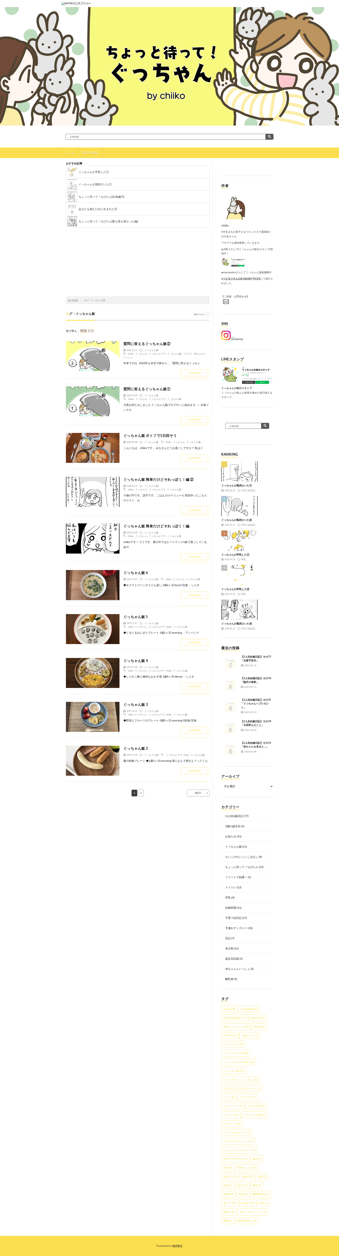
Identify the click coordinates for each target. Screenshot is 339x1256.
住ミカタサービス (235, 1158)
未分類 (229, 948)
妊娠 (247, 1176)
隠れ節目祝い (246, 1220)
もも (228, 1088)
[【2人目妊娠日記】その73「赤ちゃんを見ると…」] (230, 750)
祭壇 (243, 1194)
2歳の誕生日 (233, 826)
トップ (70, 152)
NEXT (198, 793)
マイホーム (231, 1123)
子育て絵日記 (90, 152)
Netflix (259, 1026)
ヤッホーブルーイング (238, 1141)
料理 (227, 1185)
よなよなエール (249, 1088)
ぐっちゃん (141, 353)
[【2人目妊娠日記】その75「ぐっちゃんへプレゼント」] (230, 707)
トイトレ (230, 887)
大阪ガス (230, 1176)
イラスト (187, 353)
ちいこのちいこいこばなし (241, 856)
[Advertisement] (138, 264)
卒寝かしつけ (246, 1167)
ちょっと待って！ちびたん (241, 867)
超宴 (227, 1220)
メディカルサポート (236, 1132)
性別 (262, 1176)
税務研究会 (260, 1194)
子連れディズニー (236, 928)
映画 (256, 1185)
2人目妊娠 (248, 1009)
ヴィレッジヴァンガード (239, 1150)
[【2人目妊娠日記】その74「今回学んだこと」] (230, 728)
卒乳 (243, 559)
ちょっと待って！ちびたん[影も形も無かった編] (108, 221)
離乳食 (229, 979)
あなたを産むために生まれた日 (98, 209)
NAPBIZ (177, 1245)
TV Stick (230, 1035)
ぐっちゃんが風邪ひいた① (95, 184)
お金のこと (250, 1035)
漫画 (228, 1194)
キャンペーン (232, 1106)
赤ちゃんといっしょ (237, 968)
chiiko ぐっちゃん (175, 579)
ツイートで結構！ (236, 877)
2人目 (229, 1009)
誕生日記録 (232, 958)
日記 (228, 938)
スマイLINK (255, 1106)
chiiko (131, 353)
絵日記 (247, 1202)
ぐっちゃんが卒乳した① (94, 172)
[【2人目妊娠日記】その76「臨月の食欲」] (230, 685)
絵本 (263, 1202)
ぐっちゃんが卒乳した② (235, 589)
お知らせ (230, 836)
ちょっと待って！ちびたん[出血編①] (101, 196)
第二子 (229, 1202)
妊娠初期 (230, 907)
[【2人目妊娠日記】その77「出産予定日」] (230, 663)
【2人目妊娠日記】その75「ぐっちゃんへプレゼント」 (256, 703)
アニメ (229, 1097)
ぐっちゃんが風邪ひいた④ (236, 623)
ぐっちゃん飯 (151, 350)
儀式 (256, 1158)
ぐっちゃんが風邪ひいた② (236, 519)
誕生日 (229, 1211)
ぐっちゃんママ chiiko (160, 626)
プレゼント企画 (254, 1114)
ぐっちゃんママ (157, 353)
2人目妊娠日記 (234, 816)
